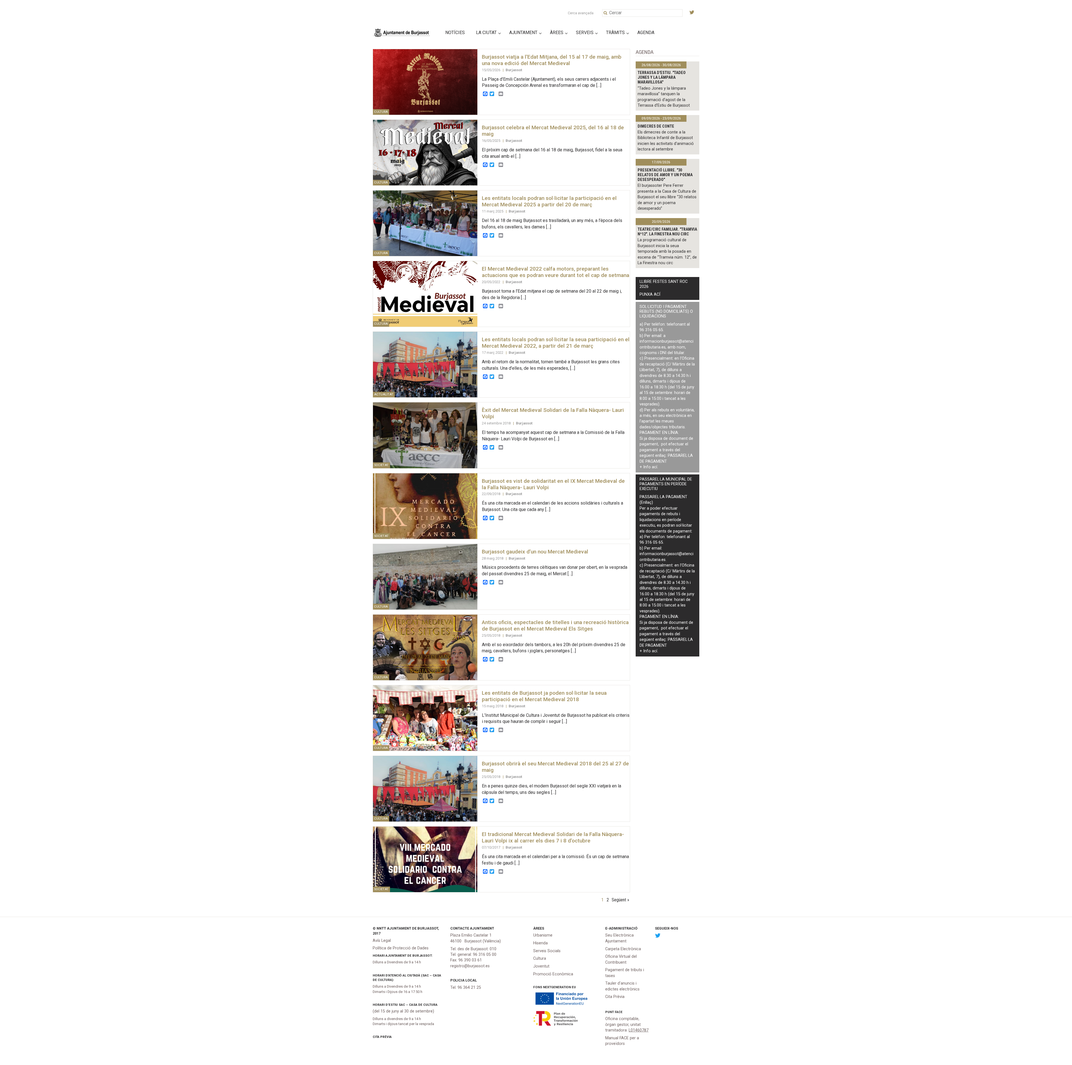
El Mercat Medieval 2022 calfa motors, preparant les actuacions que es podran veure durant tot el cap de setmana (555, 272)
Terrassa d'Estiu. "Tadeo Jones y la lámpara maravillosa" (662, 77)
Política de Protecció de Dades (401, 948)
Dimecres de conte (656, 126)
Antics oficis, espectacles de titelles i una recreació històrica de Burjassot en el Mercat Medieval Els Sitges (555, 625)
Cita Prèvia (382, 1037)
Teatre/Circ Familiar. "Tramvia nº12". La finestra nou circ (667, 232)
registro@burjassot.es (470, 966)
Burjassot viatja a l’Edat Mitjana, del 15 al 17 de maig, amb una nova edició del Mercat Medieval (551, 60)
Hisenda (540, 943)
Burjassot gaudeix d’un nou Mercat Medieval (535, 551)
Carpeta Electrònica (623, 949)
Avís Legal (382, 940)
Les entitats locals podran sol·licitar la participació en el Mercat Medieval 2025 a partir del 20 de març (549, 201)
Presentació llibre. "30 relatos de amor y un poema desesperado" (665, 175)
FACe (619, 1012)
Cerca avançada (581, 13)
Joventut (541, 966)
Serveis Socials (547, 951)
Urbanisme (542, 935)
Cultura (539, 958)
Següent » (620, 899)
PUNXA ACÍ (650, 294)
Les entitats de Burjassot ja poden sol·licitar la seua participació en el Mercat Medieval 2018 (544, 696)
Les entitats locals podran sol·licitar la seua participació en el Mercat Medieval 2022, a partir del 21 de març (556, 342)
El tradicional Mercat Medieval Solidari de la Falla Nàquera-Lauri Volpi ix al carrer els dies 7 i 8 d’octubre (553, 837)
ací (654, 467)
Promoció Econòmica (553, 974)
